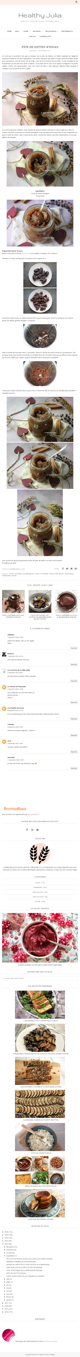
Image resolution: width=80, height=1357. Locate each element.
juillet (8, 1282)
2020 (6, 1306)
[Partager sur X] (67, 569)
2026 (6, 1232)
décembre (10, 1247)
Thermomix (26, 253)
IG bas (37, 883)
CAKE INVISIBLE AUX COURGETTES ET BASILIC (41, 1021)
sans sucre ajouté (56, 574)
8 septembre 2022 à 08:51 (15, 673)
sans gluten (38, 892)
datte (11, 574)
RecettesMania (33, 814)
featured (18, 574)
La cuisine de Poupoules (17, 686)
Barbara (11, 654)
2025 (6, 1235)
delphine (11, 635)
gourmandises (28, 574)
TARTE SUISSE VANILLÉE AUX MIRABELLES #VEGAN (25, 1276)
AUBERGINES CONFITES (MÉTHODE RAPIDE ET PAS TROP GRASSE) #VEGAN (41, 1054)
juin (7, 1285)
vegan (14, 576)
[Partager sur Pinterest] (71, 569)
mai (7, 1288)
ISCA (9, 741)
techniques (69, 574)
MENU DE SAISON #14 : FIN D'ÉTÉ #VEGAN (41, 1186)
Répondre (74, 648)
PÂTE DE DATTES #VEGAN (16, 1273)
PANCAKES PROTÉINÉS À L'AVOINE (40, 1219)
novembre (10, 1250)
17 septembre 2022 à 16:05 (16, 760)
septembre (10, 1256)
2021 (6, 1303)
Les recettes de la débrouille (19, 670)
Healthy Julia (40, 15)
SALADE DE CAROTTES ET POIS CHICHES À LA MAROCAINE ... (28, 1264)
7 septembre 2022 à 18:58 (15, 637)
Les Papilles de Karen (16, 708)
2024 (6, 1238)
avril (7, 1291)
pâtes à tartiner (41, 574)
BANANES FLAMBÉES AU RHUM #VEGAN (21, 1262)
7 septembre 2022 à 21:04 (15, 656)
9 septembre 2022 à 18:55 (15, 743)
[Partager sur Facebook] (63, 569)
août (8, 1279)
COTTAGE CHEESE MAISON (41, 1153)
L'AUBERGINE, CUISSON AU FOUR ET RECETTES (40, 1120)
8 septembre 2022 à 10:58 (15, 689)
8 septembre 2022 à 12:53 (15, 710)
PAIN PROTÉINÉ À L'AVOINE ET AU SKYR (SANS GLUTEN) (40, 1087)
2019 (6, 1309)
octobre (9, 1253)
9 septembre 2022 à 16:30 (15, 727)
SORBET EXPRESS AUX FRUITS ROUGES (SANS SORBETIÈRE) (40, 965)
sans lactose (38, 897)
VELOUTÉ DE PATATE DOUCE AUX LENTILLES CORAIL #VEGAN (29, 1259)
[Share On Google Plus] (76, 569)
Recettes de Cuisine (50, 1341)
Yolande (11, 724)
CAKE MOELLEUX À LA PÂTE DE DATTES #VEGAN (24, 1267)
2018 (6, 1312)
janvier (8, 1300)
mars (8, 1294)
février (8, 1297)
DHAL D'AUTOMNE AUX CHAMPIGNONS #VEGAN (24, 1270)
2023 (6, 1241)
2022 (6, 1244)
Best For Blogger (50, 1354)
